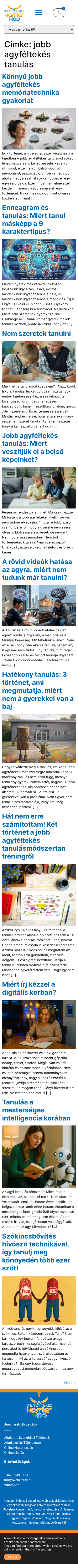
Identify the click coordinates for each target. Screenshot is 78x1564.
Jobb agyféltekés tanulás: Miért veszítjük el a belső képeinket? (33, 447)
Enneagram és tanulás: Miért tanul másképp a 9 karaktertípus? (33, 219)
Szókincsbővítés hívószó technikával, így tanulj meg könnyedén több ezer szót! (36, 1252)
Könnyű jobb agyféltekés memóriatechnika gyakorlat (30, 88)
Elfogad (12, 1557)
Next (70, 1383)
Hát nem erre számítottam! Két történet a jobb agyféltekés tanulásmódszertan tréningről (34, 836)
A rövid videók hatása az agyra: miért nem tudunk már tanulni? (37, 570)
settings (46, 1549)
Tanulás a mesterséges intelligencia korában (36, 1110)
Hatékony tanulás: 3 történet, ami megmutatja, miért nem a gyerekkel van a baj (38, 690)
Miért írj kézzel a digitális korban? (29, 988)
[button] (38, 12)
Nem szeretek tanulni (36, 333)
